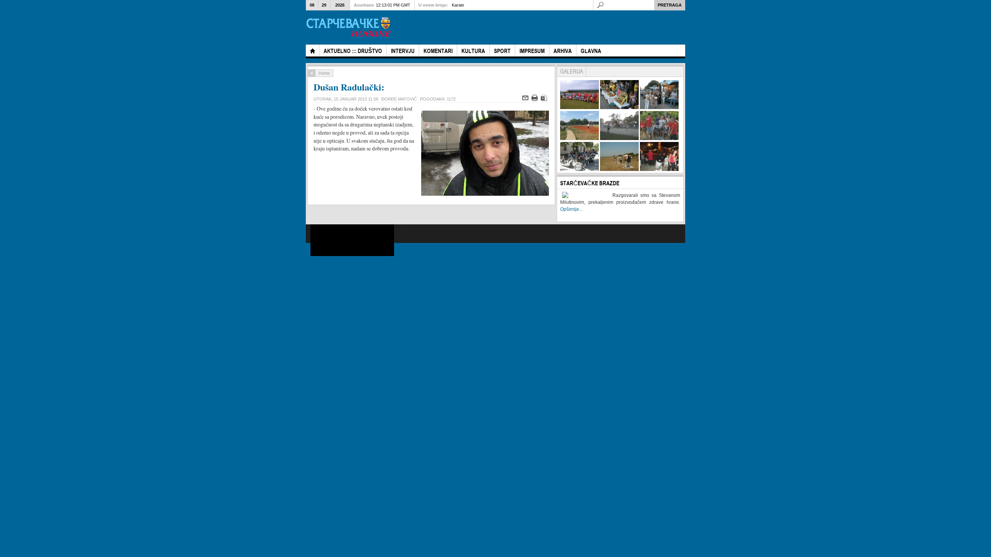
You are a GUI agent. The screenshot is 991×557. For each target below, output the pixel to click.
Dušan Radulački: (349, 87)
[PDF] (545, 99)
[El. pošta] (526, 99)
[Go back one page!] (311, 73)
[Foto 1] (579, 107)
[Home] (312, 50)
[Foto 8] (619, 169)
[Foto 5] (619, 138)
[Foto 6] (659, 138)
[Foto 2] (619, 107)
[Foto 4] (579, 138)
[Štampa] (536, 99)
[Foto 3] (659, 107)
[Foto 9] (659, 169)
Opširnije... (571, 209)
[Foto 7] (579, 169)
